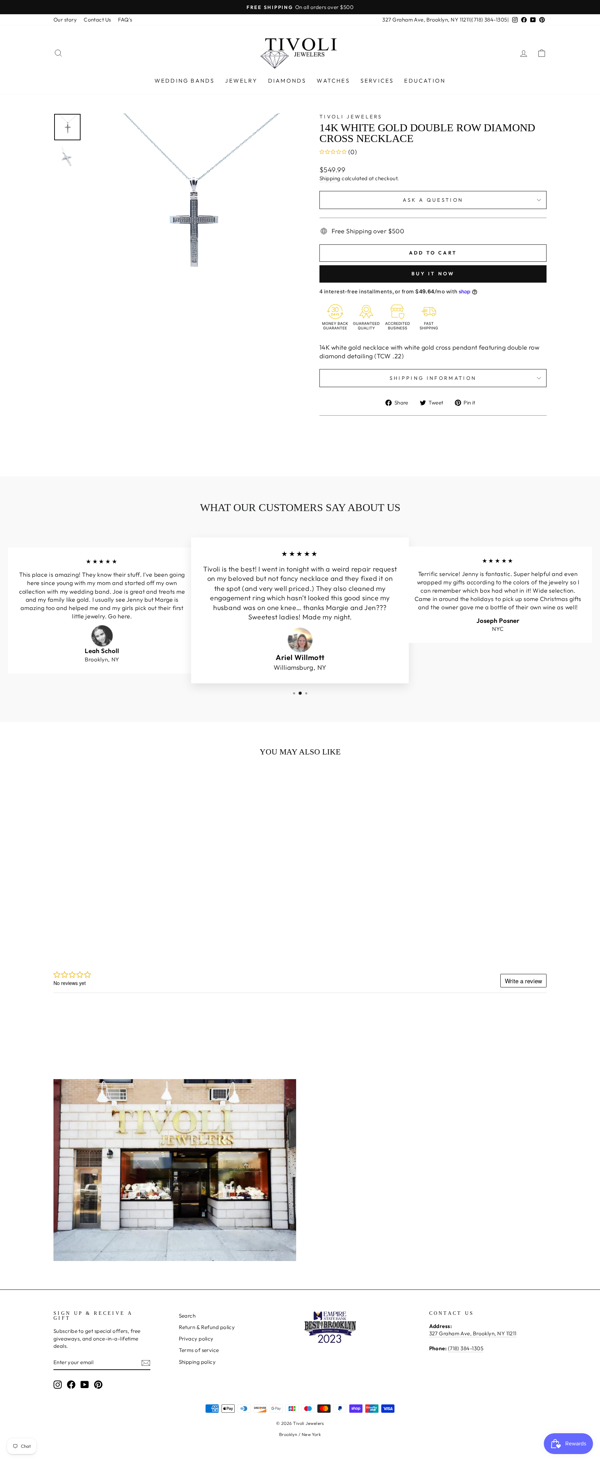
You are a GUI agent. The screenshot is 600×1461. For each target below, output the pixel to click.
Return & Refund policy (207, 1327)
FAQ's (125, 19)
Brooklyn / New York (300, 1434)
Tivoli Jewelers (351, 117)
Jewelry (241, 80)
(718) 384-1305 (489, 19)
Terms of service (199, 1350)
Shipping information (433, 378)
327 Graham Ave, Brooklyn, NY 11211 (426, 19)
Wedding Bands (185, 80)
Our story (65, 19)
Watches (333, 80)
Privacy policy (196, 1338)
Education (424, 80)
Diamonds (287, 80)
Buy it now (433, 273)
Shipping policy (197, 1362)
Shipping (330, 178)
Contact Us (97, 19)
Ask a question (433, 200)
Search (187, 1315)
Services (377, 80)
